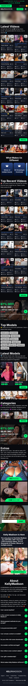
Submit (21, 521)
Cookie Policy (14, 675)
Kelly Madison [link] (18, 115)
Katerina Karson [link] (19, 251)
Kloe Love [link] (3, 132)
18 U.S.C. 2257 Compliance (8, 680)
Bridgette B (21, 345)
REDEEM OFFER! (5, 6)
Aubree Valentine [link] (5, 287)
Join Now (20, 9)
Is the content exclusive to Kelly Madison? (11, 616)
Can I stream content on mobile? (11, 634)
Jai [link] (15, 64)
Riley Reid (4, 345)
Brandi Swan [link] (4, 115)
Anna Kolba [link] (4, 81)
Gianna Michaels (6, 342)
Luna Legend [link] (18, 46)
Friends (10, 677)
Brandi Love (5, 333)
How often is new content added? (11, 651)
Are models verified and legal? (10, 645)
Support (2, 675)
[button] (26, 374)
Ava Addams (13, 333)
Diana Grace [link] (18, 98)
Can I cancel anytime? (7, 610)
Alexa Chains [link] (4, 217)
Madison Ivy (14, 339)
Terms (7, 675)
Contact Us (16, 677)
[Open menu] (25, 9)
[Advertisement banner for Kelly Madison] (14, 148)
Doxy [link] (16, 234)
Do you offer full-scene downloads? (12, 639)
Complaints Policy (22, 675)
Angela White (5, 339)
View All (23, 139)
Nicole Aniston (5, 336)
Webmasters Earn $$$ (21, 680)
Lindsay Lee (12, 345)
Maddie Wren (16, 342)
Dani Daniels (5, 348)
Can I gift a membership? (8, 656)
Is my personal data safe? (9, 628)
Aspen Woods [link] (4, 45)
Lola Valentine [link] (18, 287)
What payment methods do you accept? (10, 622)
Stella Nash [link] (18, 81)
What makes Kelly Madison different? (12, 662)
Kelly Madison (15, 336)
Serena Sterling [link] (5, 64)
